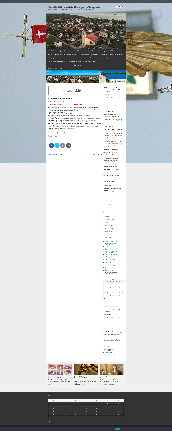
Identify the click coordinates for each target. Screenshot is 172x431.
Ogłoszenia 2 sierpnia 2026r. (110, 254)
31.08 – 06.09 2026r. (108, 240)
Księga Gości (94, 54)
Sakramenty (86, 51)
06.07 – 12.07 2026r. (108, 267)
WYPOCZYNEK (104, 54)
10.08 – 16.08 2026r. (108, 249)
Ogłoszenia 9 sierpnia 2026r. (110, 251)
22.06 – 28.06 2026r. (108, 273)
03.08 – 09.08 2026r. (108, 252)
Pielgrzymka (107, 256)
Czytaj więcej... (85, 384)
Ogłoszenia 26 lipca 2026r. (110, 259)
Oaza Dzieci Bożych (84, 54)
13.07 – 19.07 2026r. (108, 264)
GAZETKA (50, 54)
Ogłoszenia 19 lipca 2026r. (110, 262)
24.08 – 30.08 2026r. (108, 244)
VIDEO (111, 51)
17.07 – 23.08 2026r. (108, 246)
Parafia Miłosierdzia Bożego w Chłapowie (74, 7)
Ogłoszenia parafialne (74, 51)
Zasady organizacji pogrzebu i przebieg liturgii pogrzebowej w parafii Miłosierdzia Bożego (71, 61)
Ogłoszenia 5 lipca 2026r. (109, 269)
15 (119, 290)
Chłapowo (105, 222)
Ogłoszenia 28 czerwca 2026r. (111, 272)
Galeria (117, 51)
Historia (98, 51)
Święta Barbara (106, 377)
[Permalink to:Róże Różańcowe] (86, 369)
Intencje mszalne (61, 51)
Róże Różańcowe (71, 54)
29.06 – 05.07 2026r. (108, 270)
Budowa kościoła (60, 54)
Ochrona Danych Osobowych (55, 68)
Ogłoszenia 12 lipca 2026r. (110, 265)
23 (122, 292)
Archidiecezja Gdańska (108, 219)
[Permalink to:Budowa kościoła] (60, 369)
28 (116, 295)
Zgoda (117, 428)
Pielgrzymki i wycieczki (116, 54)
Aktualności (51, 51)
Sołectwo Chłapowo (107, 231)
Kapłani (105, 51)
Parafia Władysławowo (108, 225)
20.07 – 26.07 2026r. (108, 260)
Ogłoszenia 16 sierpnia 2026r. (110, 248)
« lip (104, 302)
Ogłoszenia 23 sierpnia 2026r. (110, 243)
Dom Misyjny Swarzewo (108, 228)
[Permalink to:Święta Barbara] (111, 369)
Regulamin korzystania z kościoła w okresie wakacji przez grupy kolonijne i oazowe (70, 65)
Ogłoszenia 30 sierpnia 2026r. (110, 241)
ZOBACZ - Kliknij (107, 204)
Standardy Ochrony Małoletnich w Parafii (104, 65)
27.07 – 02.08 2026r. (108, 257)
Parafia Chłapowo (60, 101)
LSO (92, 51)
